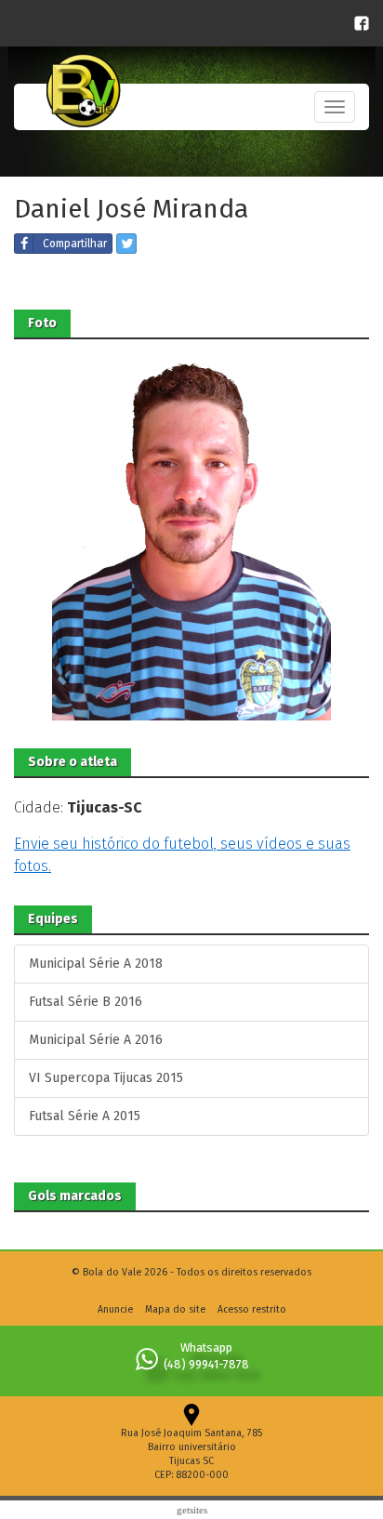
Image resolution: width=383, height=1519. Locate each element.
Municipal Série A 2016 (96, 1040)
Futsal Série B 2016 (85, 1002)
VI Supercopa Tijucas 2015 (106, 1078)
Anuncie (115, 1309)
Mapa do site (175, 1309)
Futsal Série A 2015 (84, 1116)
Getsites (192, 1509)
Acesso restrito (252, 1309)
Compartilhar (75, 243)
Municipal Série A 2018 (96, 963)
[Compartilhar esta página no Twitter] (126, 243)
